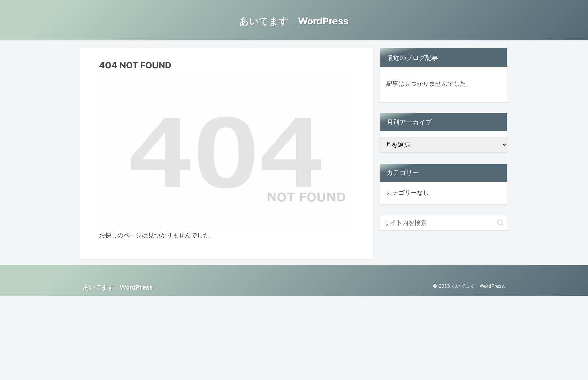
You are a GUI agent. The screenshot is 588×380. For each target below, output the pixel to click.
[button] (500, 223)
